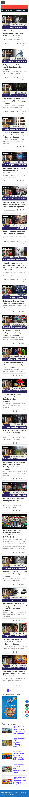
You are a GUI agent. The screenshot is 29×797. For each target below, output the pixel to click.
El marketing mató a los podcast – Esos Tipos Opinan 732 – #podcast (15, 574)
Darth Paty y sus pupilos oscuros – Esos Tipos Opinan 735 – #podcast (14, 433)
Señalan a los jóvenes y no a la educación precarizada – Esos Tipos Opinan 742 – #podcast (14, 204)
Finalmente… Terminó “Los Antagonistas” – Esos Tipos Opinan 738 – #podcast (13, 333)
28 (18, 690)
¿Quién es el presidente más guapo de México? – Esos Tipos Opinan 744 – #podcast (14, 135)
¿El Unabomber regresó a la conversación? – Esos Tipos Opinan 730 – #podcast (13, 642)
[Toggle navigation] (3, 2)
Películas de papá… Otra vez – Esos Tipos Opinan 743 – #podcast (14, 170)
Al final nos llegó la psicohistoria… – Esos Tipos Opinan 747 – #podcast (13, 33)
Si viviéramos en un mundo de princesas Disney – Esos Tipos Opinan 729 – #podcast (14, 674)
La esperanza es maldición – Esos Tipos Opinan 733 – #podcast (13, 501)
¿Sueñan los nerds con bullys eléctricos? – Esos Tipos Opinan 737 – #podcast (14, 365)
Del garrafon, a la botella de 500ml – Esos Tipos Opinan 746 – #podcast (15, 67)
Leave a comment (10, 43)
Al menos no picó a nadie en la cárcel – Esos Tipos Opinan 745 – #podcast (15, 101)
